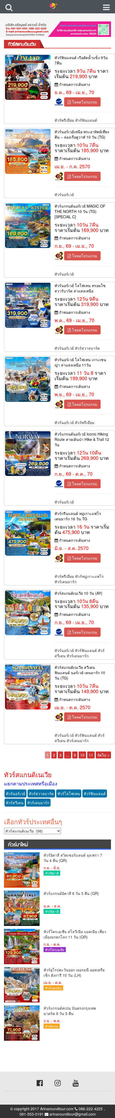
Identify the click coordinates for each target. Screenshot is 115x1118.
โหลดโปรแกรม (84, 102)
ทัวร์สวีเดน (15, 802)
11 (91, 755)
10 (82, 755)
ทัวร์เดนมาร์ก (65, 581)
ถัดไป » (103, 755)
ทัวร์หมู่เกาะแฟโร (89, 576)
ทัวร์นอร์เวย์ (64, 194)
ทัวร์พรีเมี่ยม (64, 120)
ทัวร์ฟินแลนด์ (86, 120)
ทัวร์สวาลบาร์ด (87, 348)
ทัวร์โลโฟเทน (68, 793)
